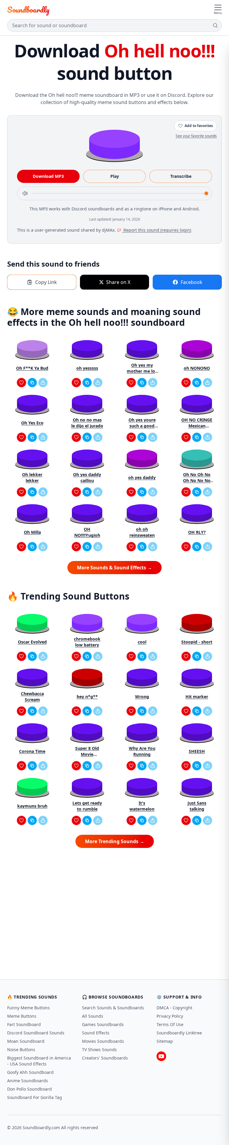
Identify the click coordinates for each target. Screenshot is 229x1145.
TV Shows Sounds (99, 1049)
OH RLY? (197, 532)
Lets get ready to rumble (87, 806)
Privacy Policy (170, 1016)
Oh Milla (32, 532)
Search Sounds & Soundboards (113, 1008)
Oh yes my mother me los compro (142, 368)
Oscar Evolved (32, 642)
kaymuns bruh (32, 806)
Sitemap (165, 1041)
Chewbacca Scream (32, 696)
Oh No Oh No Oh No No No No (197, 478)
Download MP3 (48, 176)
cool (142, 642)
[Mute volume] (25, 193)
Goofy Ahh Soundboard (30, 1072)
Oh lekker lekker (32, 477)
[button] (114, 144)
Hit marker (196, 696)
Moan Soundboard (25, 1041)
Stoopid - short (196, 642)
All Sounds (92, 1016)
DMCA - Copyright (174, 1008)
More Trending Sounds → (114, 841)
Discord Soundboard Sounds (35, 1033)
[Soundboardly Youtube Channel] (161, 1056)
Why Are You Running (142, 751)
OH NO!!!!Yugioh (87, 532)
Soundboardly (28, 10)
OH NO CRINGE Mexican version (196, 423)
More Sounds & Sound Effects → (114, 567)
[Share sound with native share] (43, 382)
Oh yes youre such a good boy (142, 423)
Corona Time (32, 751)
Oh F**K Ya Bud (32, 368)
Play (114, 176)
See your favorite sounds (196, 135)
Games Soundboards (103, 1024)
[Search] (215, 25)
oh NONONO (197, 368)
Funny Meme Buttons (28, 1008)
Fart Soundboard (24, 1024)
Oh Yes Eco (32, 423)
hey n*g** (87, 696)
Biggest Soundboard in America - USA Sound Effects (39, 1061)
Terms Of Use (170, 1024)
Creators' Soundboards (105, 1058)
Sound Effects (95, 1033)
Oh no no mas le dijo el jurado (87, 423)
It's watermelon (141, 806)
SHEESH (197, 751)
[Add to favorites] (21, 382)
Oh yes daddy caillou (87, 477)
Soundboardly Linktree (179, 1033)
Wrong (142, 696)
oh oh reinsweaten (142, 532)
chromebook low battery (87, 642)
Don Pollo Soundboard (29, 1089)
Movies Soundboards (103, 1041)
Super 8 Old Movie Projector (87, 751)
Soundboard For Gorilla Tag (34, 1097)
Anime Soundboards (27, 1080)
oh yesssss (87, 368)
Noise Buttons (21, 1049)
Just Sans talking (197, 806)
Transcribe (180, 176)
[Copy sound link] (32, 382)
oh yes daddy (142, 477)
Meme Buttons (21, 1016)
